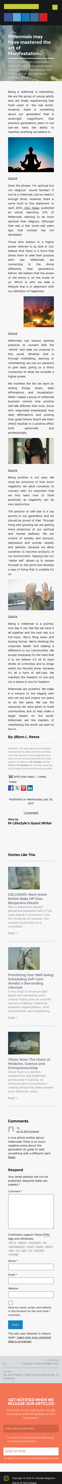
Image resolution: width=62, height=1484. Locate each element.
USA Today (31, 208)
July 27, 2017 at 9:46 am (28, 1131)
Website (13, 1288)
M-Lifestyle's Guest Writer (30, 823)
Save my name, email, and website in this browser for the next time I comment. (29, 1311)
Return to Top (6, 1478)
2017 (31, 803)
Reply (12, 1157)
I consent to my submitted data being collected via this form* (31, 1439)
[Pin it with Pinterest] (23, 788)
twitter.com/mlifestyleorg (17, 17)
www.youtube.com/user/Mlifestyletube (43, 17)
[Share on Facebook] (11, 788)
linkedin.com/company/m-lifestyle (26, 17)
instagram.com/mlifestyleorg (34, 17)
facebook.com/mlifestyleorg (8, 17)
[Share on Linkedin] (30, 788)
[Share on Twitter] (17, 788)
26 (50, 799)
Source (12, 178)
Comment (15, 1191)
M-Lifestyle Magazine (21, 6)
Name (13, 1261)
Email (12, 1274)
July (46, 799)
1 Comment (31, 812)
